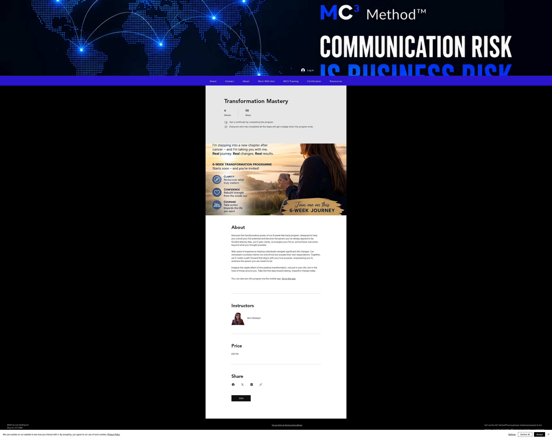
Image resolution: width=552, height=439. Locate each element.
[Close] (548, 434)
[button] (266, 81)
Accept (539, 434)
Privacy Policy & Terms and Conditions (287, 425)
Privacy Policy (113, 434)
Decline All (525, 434)
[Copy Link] (260, 384)
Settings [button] (512, 434)
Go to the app (289, 278)
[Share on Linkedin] (251, 384)
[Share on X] (242, 384)
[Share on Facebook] (233, 384)
